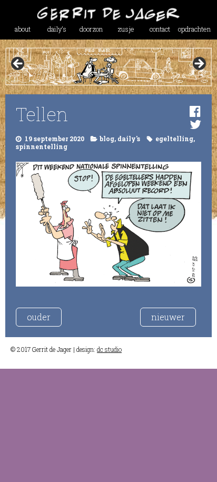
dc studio (109, 349)
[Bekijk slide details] (108, 66)
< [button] (18, 64)
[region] (108, 66)
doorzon (91, 29)
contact (160, 29)
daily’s (56, 29)
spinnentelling (41, 146)
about (23, 29)
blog (107, 138)
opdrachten (194, 29)
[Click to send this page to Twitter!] (195, 124)
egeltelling (174, 138)
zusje (125, 29)
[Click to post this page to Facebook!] (195, 111)
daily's (128, 138)
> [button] (198, 64)
